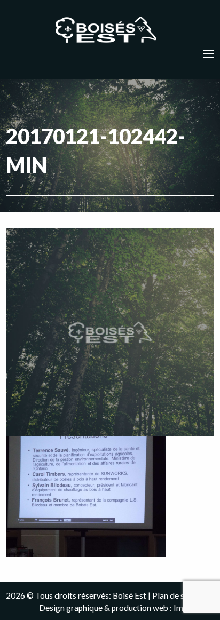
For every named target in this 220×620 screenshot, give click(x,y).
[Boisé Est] (110, 30)
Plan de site (173, 595)
